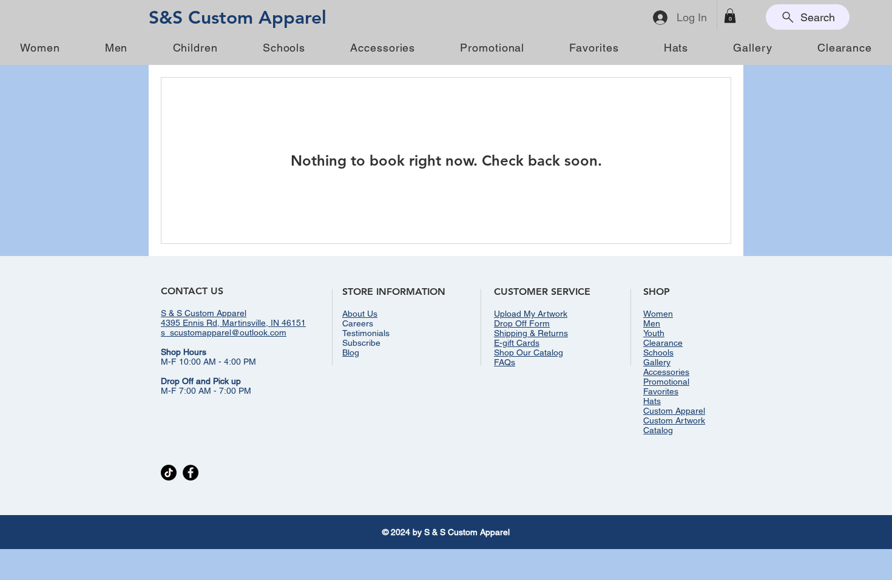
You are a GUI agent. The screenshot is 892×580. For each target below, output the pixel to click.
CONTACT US (192, 291)
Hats (652, 401)
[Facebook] (190, 473)
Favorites (660, 391)
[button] (730, 15)
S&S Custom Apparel (237, 18)
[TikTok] (169, 473)
